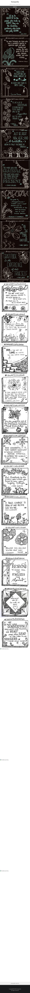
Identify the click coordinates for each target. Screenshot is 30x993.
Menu (15, 7)
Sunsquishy (15, 2)
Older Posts (15, 983)
